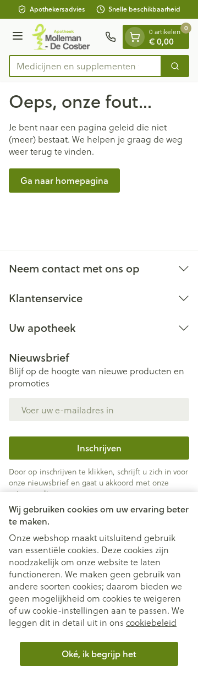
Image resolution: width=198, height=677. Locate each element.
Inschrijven (99, 447)
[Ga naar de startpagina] (66, 37)
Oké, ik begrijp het (99, 653)
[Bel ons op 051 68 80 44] (110, 36)
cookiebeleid (151, 622)
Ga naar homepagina (64, 180)
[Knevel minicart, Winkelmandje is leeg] (135, 37)
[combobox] (85, 66)
